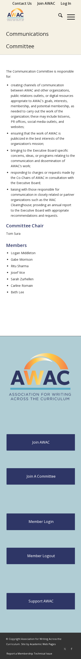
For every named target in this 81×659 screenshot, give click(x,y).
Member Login (41, 521)
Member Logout (41, 555)
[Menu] (69, 16)
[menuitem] (22, 3)
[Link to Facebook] (71, 648)
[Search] (58, 16)
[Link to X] (64, 648)
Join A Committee (41, 476)
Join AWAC (41, 442)
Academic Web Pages (43, 644)
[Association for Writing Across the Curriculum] (33, 16)
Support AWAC (41, 601)
